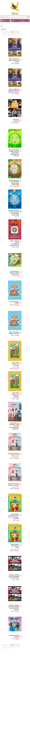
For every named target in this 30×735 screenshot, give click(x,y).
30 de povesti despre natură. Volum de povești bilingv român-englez (14, 182)
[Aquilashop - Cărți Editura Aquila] (15, 8)
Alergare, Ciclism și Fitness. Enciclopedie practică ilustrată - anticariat (13, 607)
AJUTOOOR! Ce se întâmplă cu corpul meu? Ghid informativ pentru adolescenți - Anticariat (14, 426)
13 (18, 34)
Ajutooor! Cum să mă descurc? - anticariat (13, 484)
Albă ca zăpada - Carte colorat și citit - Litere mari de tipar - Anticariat (13, 516)
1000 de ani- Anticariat (16, 120)
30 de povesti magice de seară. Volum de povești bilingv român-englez (13, 213)
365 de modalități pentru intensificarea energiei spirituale (14, 243)
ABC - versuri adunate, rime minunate (15, 364)
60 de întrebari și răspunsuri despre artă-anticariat (14, 273)
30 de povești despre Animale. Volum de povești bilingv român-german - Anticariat (14, 153)
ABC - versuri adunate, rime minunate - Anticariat (15, 395)
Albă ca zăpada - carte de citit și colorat (15, 546)
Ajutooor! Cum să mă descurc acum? (13, 454)
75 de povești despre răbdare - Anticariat (14, 332)
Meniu (5, 20)
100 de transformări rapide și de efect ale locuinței (13, 60)
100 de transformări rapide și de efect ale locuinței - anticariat (13, 90)
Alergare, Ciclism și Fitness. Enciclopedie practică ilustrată (13, 576)
